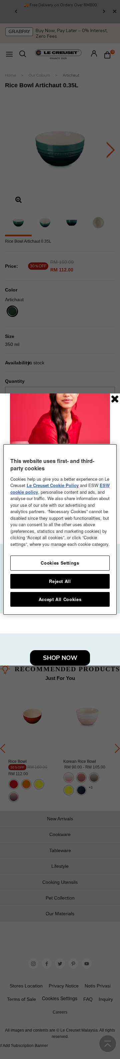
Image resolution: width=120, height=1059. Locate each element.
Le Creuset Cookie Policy (53, 485)
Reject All (60, 581)
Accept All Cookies (60, 599)
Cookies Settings (60, 563)
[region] (60, 529)
